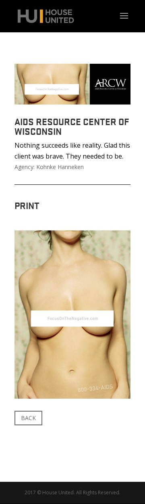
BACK (28, 418)
